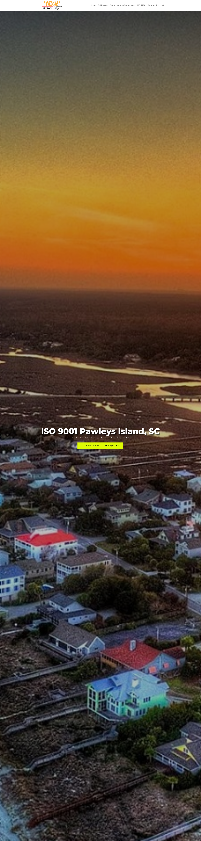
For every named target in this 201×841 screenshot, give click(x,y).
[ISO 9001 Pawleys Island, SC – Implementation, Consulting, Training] (52, 5)
